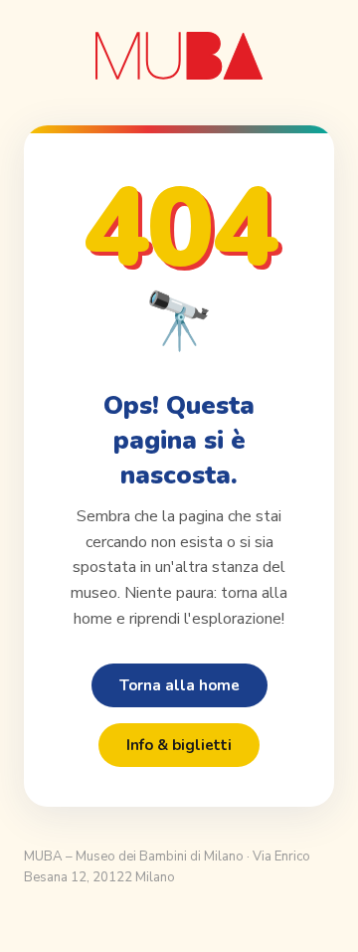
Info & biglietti (179, 745)
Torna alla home (179, 685)
